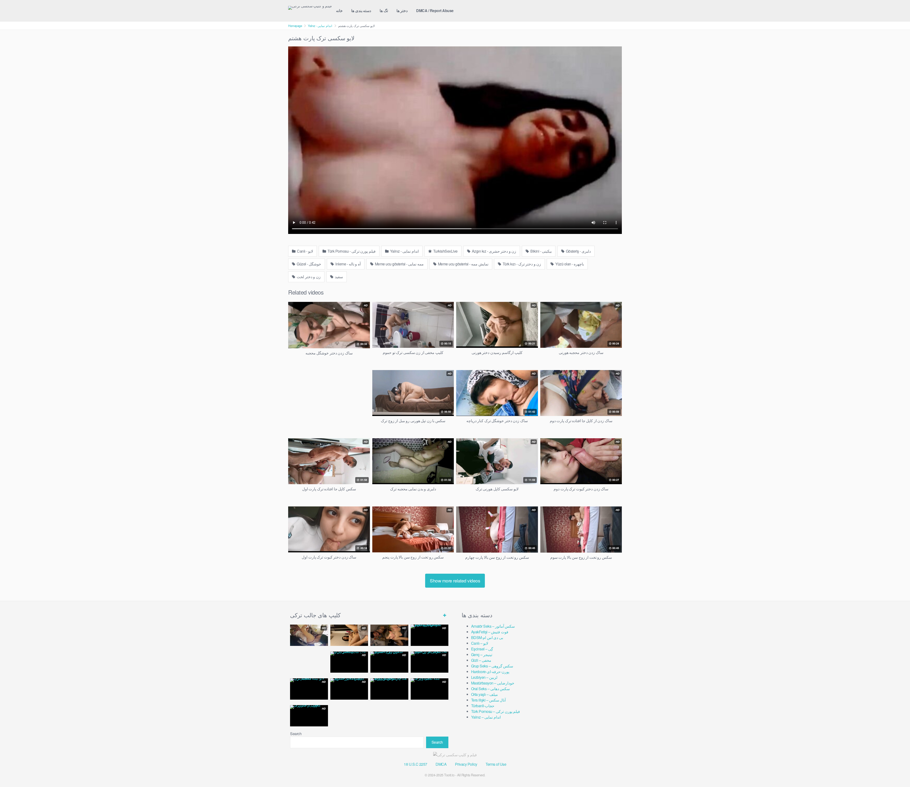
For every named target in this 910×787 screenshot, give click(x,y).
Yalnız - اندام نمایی (320, 25)
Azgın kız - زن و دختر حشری (493, 251)
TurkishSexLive (445, 251)
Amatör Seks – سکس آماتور (493, 626)
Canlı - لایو (304, 251)
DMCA (441, 764)
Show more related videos (455, 580)
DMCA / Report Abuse (435, 10)
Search (295, 733)
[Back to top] (897, 772)
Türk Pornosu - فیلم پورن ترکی (351, 251)
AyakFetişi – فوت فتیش (489, 632)
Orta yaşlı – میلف (484, 694)
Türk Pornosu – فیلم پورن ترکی (495, 711)
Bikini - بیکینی (541, 251)
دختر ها (402, 10)
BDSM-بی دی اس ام (487, 637)
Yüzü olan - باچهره (569, 264)
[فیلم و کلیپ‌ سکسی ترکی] (310, 8)
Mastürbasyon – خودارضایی (492, 683)
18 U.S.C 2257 (415, 764)
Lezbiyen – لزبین (484, 677)
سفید (338, 276)
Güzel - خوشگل (308, 264)
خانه (339, 10)
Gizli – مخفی (481, 660)
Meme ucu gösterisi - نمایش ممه (462, 264)
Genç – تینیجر (481, 654)
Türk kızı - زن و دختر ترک (521, 264)
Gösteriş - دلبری (578, 251)
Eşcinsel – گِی (482, 649)
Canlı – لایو (479, 643)
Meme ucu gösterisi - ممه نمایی (399, 264)
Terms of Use (496, 764)
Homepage (295, 25)
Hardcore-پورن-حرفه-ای (490, 671)
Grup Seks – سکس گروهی (492, 666)
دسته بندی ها (361, 10)
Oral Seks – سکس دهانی (490, 688)
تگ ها (384, 10)
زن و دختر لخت (308, 276)
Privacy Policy (466, 764)
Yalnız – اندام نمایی (486, 717)
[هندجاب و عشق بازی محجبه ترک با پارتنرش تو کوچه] (389, 689)
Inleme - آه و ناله (348, 264)
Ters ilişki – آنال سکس (488, 700)
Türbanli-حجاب (483, 705)
